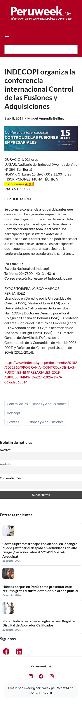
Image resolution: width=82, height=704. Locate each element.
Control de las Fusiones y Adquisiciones (36, 404)
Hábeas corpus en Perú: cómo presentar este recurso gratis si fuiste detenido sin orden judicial (40, 588)
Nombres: (6, 450)
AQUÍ (29, 184)
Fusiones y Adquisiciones (44, 422)
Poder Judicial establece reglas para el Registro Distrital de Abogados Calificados (38, 623)
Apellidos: (6, 464)
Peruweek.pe (41, 666)
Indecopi (13, 413)
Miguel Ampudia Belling (45, 118)
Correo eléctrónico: (12, 478)
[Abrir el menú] (7, 37)
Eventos (13, 422)
